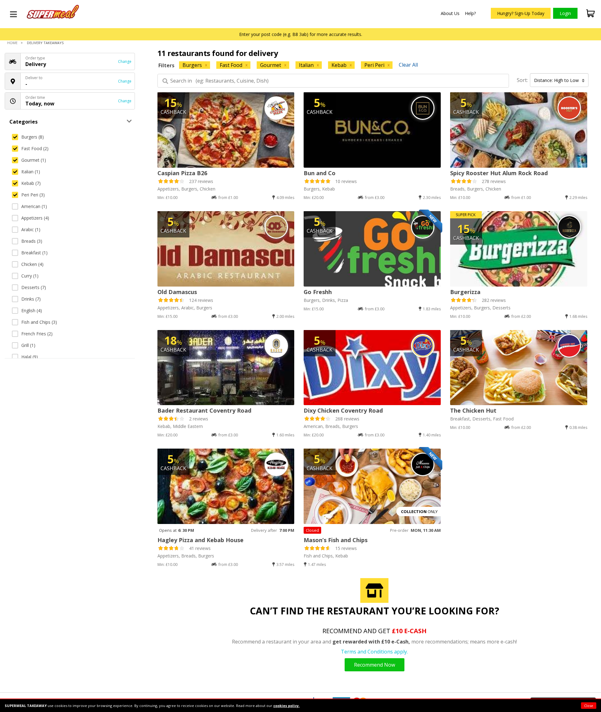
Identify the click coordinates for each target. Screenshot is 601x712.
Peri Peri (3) (33, 195)
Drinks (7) (31, 299)
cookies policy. (286, 705)
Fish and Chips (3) (39, 322)
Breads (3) (31, 241)
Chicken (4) (32, 264)
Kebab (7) (31, 183)
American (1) (34, 206)
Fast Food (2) (35, 148)
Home (12, 42)
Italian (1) (30, 172)
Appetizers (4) (35, 218)
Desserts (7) (33, 287)
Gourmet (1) (33, 160)
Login (565, 13)
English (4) (31, 310)
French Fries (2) (37, 334)
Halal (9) (29, 357)
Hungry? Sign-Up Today (520, 13)
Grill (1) (28, 345)
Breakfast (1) (34, 253)
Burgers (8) (32, 137)
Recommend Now (374, 664)
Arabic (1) (30, 229)
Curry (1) (30, 276)
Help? (470, 13)
